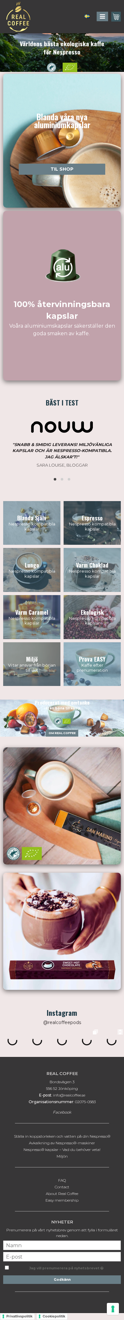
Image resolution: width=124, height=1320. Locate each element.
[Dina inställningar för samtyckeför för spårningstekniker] (113, 1309)
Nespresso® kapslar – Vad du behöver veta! (62, 1149)
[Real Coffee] (16, 17)
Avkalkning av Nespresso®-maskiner (62, 1143)
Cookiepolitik (54, 1316)
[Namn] (62, 1244)
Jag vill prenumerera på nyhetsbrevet (64, 1266)
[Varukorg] (116, 17)
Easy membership (62, 1200)
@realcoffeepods (62, 1022)
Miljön (62, 1156)
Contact (62, 1187)
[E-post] (62, 1256)
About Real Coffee (62, 1193)
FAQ (62, 1180)
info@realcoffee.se (69, 1095)
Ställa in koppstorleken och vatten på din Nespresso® (62, 1136)
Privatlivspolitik (19, 1316)
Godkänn (62, 1280)
